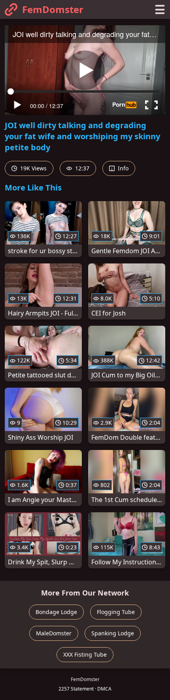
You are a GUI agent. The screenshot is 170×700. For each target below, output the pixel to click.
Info (122, 168)
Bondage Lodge (56, 612)
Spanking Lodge (112, 633)
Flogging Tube (116, 612)
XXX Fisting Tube (85, 654)
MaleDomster (54, 633)
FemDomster (52, 9)
